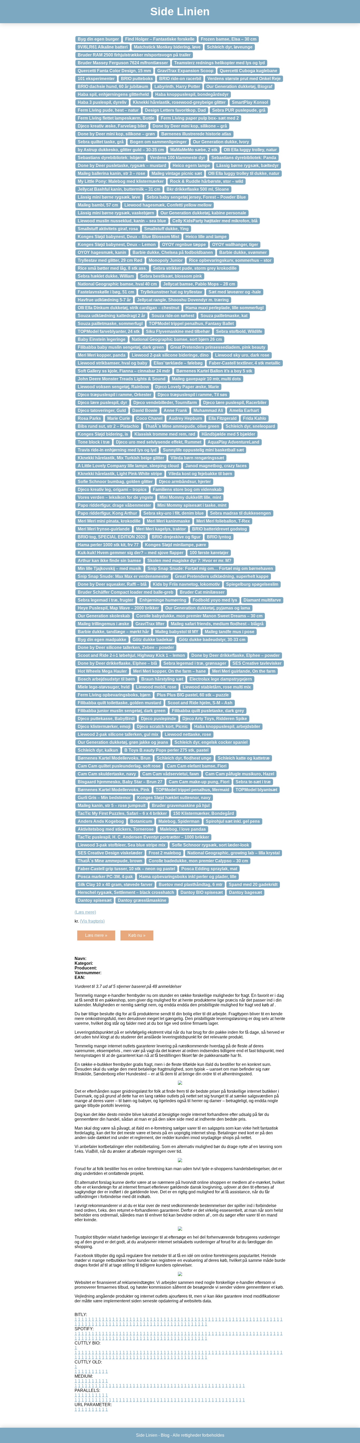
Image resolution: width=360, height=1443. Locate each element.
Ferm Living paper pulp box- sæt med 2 (200, 118)
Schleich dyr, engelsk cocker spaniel (210, 742)
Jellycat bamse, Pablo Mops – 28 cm (199, 284)
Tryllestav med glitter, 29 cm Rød (110, 260)
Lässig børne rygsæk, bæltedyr (247, 165)
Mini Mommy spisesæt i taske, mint (191, 505)
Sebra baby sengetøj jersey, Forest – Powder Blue (196, 197)
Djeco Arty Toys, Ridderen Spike (214, 718)
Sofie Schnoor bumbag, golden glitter (115, 481)
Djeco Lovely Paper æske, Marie (187, 387)
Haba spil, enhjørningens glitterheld (113, 94)
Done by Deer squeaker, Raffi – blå (112, 584)
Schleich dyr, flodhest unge (184, 758)
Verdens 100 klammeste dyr (177, 157)
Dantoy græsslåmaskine (142, 900)
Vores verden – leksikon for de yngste (115, 497)
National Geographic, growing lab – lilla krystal (233, 853)
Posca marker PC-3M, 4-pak (105, 876)
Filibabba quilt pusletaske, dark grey (208, 710)
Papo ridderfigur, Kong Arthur (107, 513)
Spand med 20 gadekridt (253, 884)
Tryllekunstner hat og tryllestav (171, 292)
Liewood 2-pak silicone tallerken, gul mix (118, 734)
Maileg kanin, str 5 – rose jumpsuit (111, 805)
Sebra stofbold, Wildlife (239, 331)
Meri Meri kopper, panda (101, 355)
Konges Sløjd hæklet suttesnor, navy (174, 797)
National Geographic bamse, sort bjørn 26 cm (177, 339)
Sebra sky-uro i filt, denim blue (173, 513)
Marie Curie (118, 418)
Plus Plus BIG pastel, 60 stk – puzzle (193, 695)
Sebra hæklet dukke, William (106, 276)
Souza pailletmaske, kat (224, 315)
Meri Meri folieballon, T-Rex (223, 521)
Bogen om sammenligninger (158, 142)
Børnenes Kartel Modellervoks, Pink (113, 789)
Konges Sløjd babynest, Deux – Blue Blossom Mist (128, 236)
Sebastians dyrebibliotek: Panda (243, 157)
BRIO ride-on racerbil (180, 78)
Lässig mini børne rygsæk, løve (109, 197)
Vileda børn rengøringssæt (197, 458)
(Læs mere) (85, 912)
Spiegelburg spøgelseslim (252, 584)
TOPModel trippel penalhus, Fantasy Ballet (191, 323)
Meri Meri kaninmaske (168, 521)
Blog (165, 1435)
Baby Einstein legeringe (101, 339)
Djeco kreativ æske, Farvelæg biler (112, 126)
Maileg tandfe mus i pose (229, 631)
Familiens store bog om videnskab (187, 489)
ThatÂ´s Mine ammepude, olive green (182, 426)
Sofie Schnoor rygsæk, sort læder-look (210, 845)
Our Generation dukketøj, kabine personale (203, 213)
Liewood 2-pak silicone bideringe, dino (170, 355)
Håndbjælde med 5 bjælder (228, 434)
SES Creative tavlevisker (256, 663)
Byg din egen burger (98, 39)
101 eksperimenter (96, 78)
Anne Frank (175, 410)
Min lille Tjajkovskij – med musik (109, 568)
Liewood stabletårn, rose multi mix (217, 687)
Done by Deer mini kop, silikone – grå (190, 126)
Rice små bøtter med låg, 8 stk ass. (112, 268)
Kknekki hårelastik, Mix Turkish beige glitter (121, 458)
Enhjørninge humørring (162, 600)
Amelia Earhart (244, 410)
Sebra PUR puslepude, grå (238, 110)
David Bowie (144, 410)
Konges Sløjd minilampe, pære (175, 545)
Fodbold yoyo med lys (215, 600)
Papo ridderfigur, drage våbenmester (114, 505)
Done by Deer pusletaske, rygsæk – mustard (122, 165)
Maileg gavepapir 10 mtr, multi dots (206, 379)
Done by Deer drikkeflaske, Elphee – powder (235, 655)
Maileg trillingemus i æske (103, 624)
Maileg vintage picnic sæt (177, 173)
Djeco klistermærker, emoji (104, 726)
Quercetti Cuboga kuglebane (248, 70)
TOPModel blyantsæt (256, 789)
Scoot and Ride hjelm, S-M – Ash (200, 703)
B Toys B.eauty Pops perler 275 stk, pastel (166, 750)
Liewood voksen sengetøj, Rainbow (113, 387)
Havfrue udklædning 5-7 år (104, 300)
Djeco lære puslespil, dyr (102, 402)
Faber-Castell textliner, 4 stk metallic (244, 363)
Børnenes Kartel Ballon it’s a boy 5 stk (214, 371)
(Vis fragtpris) (92, 921)
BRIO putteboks (137, 78)
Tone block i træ (94, 442)
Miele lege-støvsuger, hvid (104, 687)
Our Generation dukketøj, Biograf (239, 86)
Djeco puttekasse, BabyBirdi (106, 718)
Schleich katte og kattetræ (244, 758)
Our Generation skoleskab (104, 616)
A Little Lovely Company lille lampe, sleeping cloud (128, 466)
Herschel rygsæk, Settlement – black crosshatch (126, 892)
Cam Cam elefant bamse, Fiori (196, 766)
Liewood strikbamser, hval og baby (112, 363)
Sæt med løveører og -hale (234, 292)
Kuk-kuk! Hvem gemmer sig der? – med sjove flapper (130, 552)
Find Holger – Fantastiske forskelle (159, 39)
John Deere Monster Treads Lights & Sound (122, 379)
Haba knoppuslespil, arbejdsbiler (227, 726)
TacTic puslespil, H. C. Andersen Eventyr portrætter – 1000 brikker (143, 837)
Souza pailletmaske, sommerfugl (110, 323)
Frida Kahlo (254, 418)
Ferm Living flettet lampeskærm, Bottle (116, 118)
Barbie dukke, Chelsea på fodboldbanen (173, 252)
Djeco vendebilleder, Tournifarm (165, 402)
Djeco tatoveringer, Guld (102, 410)
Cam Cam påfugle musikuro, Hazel (239, 774)
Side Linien (180, 11)
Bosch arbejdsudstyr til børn (106, 679)
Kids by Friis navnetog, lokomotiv (186, 584)
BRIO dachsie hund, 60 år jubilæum (113, 86)
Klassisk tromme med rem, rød (164, 434)
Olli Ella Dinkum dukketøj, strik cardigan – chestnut (128, 308)
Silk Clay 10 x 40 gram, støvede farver (115, 884)
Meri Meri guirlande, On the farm (243, 671)
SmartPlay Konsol (250, 102)
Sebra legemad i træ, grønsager (194, 663)
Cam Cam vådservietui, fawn (170, 774)
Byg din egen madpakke (102, 639)
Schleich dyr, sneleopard (250, 426)
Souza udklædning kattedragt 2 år (111, 315)
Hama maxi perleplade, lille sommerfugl (225, 308)
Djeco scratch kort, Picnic (162, 726)
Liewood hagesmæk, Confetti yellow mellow (167, 205)
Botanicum (141, 821)
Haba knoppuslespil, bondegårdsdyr (191, 94)
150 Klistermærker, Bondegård (203, 813)
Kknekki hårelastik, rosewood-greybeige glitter (179, 102)
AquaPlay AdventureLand (233, 442)
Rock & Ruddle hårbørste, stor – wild (206, 181)
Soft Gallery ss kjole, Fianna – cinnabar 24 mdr (124, 371)
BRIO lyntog (219, 537)
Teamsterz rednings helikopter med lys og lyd (219, 63)
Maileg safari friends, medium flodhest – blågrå (217, 624)
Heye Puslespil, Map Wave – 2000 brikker (118, 608)
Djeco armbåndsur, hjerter (185, 481)
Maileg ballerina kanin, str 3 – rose (111, 173)
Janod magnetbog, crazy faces (216, 466)
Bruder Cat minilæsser (202, 592)
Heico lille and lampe (206, 236)
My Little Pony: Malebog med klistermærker (121, 181)
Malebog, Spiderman (179, 821)
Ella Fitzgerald (222, 418)
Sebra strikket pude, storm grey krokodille (195, 268)
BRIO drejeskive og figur (176, 537)
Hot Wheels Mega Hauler (102, 671)
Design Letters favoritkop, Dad (175, 110)
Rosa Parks (89, 418)
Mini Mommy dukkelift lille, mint (190, 497)
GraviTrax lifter (149, 624)
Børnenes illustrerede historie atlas (196, 134)
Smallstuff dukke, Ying (166, 228)
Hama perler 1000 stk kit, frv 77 (108, 545)
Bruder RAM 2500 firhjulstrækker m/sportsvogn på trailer (134, 55)
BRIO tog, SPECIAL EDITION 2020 (111, 537)
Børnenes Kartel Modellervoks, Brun (114, 758)
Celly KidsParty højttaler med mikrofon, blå (214, 221)
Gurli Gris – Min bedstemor (104, 797)
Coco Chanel (149, 418)
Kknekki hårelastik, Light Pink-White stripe (120, 473)
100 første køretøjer (209, 552)
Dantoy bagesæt (245, 892)
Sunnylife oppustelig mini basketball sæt (203, 450)
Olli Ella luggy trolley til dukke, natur (243, 173)
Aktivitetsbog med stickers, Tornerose (116, 829)
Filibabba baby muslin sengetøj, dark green (121, 347)
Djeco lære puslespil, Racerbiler (234, 402)
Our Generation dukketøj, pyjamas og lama (207, 608)
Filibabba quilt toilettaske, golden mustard (119, 703)
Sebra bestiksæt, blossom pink (171, 276)
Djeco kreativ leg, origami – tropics (112, 489)
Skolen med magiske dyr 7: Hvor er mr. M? (189, 560)
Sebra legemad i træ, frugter (105, 600)
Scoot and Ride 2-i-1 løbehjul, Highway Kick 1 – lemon (131, 655)
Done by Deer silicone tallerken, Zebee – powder (126, 647)
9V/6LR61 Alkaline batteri (103, 47)
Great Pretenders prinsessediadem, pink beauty (217, 347)
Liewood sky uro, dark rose (242, 355)
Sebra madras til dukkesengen (240, 513)
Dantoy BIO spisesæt (202, 892)
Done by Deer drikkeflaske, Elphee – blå (117, 663)
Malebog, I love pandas (183, 829)
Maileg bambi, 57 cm (98, 205)
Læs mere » (96, 935)
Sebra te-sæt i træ (253, 782)
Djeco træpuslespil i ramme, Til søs (192, 394)
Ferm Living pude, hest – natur (108, 110)
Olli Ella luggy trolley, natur (250, 149)
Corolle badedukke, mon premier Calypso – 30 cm (198, 861)
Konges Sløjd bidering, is (103, 434)
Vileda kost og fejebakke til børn (200, 473)
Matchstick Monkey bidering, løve (167, 47)
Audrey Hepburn (185, 418)
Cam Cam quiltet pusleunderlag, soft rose (119, 766)
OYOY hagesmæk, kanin (102, 252)
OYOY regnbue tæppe (184, 244)
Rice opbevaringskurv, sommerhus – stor (230, 260)
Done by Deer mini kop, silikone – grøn (116, 134)
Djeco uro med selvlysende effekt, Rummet (158, 442)
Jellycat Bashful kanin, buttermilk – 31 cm (119, 189)
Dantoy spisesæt (94, 900)
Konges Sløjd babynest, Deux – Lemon (117, 244)
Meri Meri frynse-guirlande (104, 529)
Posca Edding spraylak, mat (209, 868)
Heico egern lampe (191, 165)
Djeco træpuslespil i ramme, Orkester (114, 394)
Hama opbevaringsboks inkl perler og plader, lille (187, 876)
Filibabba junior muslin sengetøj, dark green (122, 710)
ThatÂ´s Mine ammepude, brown (110, 861)
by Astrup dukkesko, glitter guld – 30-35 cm (121, 149)
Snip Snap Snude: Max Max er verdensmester (123, 576)
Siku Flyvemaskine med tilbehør (178, 331)
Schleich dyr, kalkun (98, 750)
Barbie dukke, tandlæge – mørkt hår (113, 631)
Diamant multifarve (262, 600)
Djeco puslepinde (158, 718)
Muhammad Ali (208, 410)
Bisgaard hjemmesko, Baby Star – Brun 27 (120, 782)
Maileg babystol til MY (176, 631)
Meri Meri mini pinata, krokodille (109, 521)
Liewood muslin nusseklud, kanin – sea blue (122, 221)
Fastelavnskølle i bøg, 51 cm (106, 292)
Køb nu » (136, 935)
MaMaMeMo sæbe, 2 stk (193, 149)
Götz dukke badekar (153, 639)
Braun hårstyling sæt (162, 679)
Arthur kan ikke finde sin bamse (109, 560)
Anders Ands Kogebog (101, 821)
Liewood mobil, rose (156, 687)
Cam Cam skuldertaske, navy (107, 774)
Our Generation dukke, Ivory (221, 142)
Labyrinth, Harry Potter (177, 86)
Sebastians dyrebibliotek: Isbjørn (111, 157)
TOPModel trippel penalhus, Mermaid (192, 789)
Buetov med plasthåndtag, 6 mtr (190, 884)
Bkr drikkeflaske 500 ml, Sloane (198, 189)
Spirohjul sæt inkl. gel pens (233, 821)
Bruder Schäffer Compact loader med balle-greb (125, 592)
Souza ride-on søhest (173, 315)
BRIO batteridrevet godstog (219, 529)
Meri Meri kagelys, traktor (161, 529)
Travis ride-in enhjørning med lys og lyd (117, 450)
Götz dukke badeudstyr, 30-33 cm (212, 639)
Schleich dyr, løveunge (229, 47)
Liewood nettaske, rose (188, 734)
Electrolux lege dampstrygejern (220, 679)
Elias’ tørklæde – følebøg (178, 363)
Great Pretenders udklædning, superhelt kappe (222, 576)
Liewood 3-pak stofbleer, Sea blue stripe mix (122, 845)
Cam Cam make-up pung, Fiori (199, 782)
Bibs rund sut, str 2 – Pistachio (108, 426)
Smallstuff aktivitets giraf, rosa (108, 228)
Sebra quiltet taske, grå (101, 142)
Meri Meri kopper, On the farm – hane (169, 671)
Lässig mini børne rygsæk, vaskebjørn (116, 213)
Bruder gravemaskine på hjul (181, 805)
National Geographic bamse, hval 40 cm (117, 284)
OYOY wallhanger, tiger (235, 244)
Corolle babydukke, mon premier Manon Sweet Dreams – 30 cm (199, 616)
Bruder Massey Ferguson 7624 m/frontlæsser (123, 63)
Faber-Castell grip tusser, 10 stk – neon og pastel (126, 868)
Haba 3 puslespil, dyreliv (102, 102)
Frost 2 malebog (165, 853)
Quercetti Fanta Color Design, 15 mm (114, 70)
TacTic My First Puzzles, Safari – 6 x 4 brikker (122, 813)
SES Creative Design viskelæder (110, 853)
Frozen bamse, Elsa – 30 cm (228, 39)
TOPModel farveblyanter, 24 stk (109, 331)
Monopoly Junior (166, 260)
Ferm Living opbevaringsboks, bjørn (114, 695)
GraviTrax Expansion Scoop (185, 70)
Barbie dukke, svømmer (243, 252)
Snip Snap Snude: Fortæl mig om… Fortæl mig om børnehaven (210, 568)
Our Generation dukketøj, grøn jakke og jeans (123, 742)
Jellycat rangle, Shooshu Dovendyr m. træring (183, 300)
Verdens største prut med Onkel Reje (244, 78)
